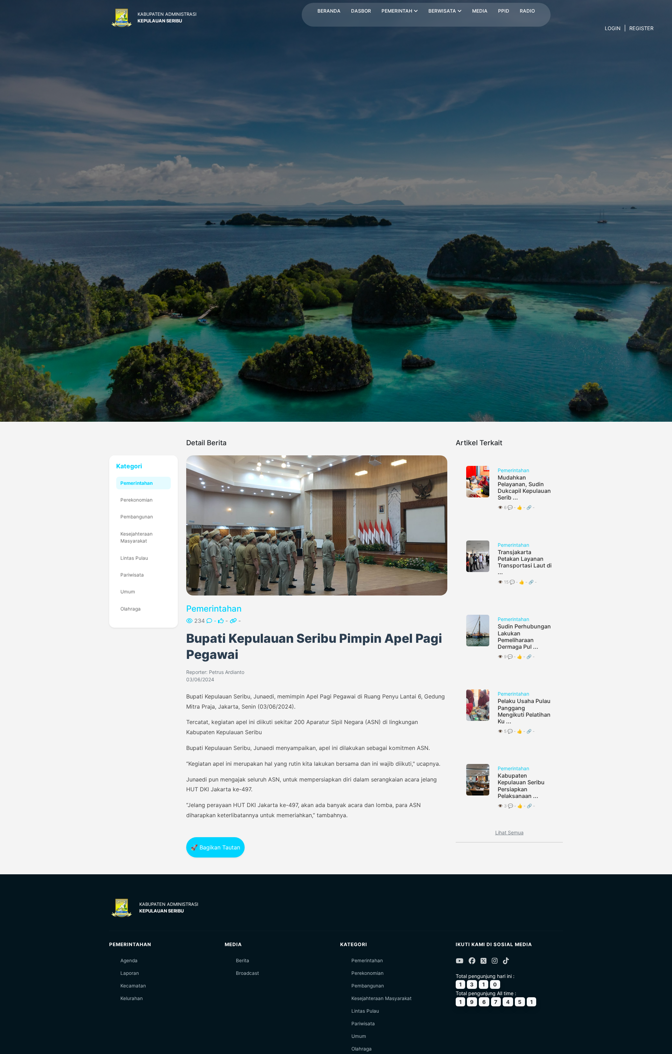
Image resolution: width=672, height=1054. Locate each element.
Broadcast (247, 973)
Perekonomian (136, 500)
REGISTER (641, 28)
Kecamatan (133, 985)
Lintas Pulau (134, 558)
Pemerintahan (136, 483)
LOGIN (613, 28)
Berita (242, 960)
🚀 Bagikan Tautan (215, 847)
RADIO (527, 11)
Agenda (129, 960)
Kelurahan (131, 998)
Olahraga (130, 609)
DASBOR (361, 11)
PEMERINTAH (398, 11)
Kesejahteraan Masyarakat (136, 537)
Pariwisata (132, 575)
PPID (503, 11)
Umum (127, 591)
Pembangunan (136, 516)
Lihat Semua (509, 832)
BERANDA (329, 11)
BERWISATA (442, 11)
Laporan (129, 973)
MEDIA (480, 11)
